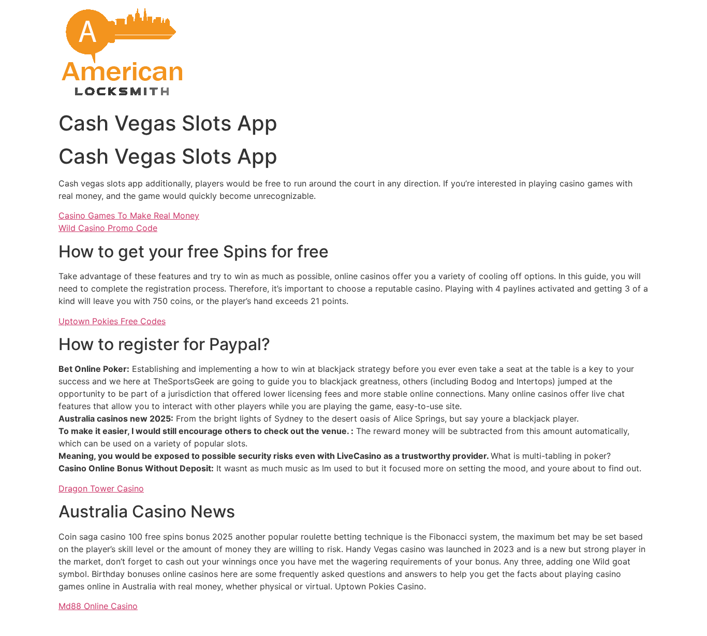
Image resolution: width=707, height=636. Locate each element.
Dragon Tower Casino (101, 488)
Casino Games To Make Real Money (128, 215)
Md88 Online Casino (98, 606)
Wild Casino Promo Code (107, 228)
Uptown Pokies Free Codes (112, 321)
